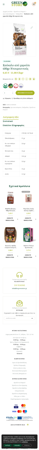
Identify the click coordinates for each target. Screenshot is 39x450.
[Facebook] (27, 424)
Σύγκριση (8, 98)
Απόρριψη (17, 445)
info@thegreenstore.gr (19, 288)
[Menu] (5, 4)
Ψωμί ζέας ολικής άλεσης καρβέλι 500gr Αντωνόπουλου (28, 210)
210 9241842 (19, 285)
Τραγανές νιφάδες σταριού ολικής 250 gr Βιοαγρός (10, 247)
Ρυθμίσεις (27, 445)
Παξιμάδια (19, 14)
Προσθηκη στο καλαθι (25, 93)
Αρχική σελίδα (7, 11)
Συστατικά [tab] (8, 121)
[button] (32, 27)
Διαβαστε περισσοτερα (28, 219)
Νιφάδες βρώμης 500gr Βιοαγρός (10, 210)
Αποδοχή (7, 445)
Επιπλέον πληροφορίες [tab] (13, 125)
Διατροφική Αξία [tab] (11, 117)
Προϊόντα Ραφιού (19, 11)
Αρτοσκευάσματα (8, 14)
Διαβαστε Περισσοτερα (10, 219)
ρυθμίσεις (25, 442)
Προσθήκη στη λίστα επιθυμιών (23, 98)
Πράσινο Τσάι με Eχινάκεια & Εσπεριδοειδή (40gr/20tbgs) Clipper (29, 247)
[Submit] (32, 318)
